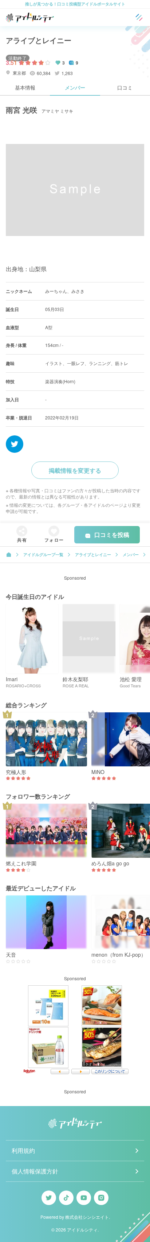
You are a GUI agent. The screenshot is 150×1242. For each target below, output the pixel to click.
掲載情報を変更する (75, 470)
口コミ (125, 87)
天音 (11, 954)
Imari (11, 679)
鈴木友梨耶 (75, 679)
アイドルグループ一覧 (43, 554)
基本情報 (25, 87)
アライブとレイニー (38, 40)
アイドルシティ (82, 1229)
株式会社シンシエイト (87, 1217)
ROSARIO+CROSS (23, 685)
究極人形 (16, 772)
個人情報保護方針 (35, 1171)
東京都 (19, 73)
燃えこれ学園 (21, 863)
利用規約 (23, 1150)
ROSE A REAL (76, 685)
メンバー (75, 87)
